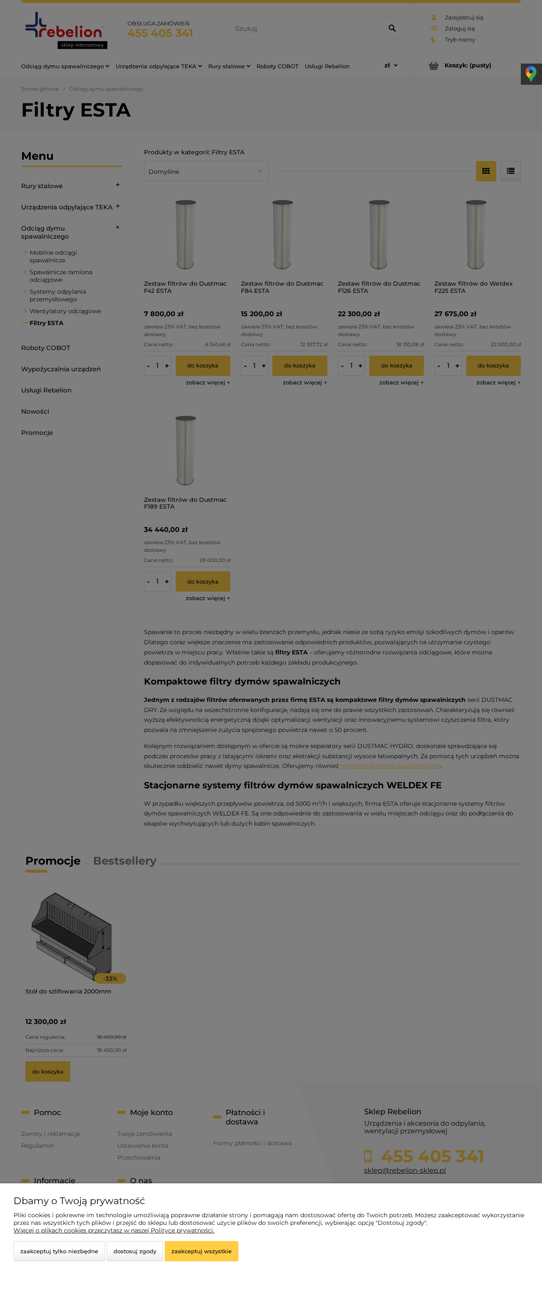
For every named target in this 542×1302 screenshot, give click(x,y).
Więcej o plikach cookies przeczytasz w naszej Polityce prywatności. (114, 1230)
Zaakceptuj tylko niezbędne (59, 1251)
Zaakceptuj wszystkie (201, 1251)
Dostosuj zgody (134, 1251)
